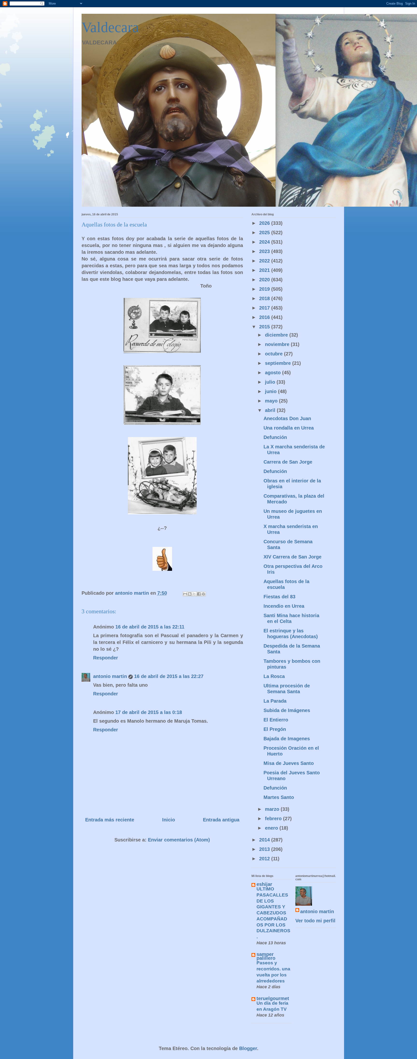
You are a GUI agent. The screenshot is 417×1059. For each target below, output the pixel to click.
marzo (273, 809)
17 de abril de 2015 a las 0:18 (148, 712)
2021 (265, 270)
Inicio (168, 819)
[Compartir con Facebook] (198, 594)
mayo (272, 400)
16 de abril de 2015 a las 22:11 (149, 626)
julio (271, 382)
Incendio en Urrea (284, 606)
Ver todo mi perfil (315, 920)
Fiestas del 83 (279, 596)
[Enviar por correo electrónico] (185, 594)
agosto (273, 372)
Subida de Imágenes (287, 710)
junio (271, 391)
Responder (105, 657)
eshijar (264, 884)
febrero (274, 818)
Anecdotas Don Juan (287, 418)
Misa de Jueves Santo (289, 763)
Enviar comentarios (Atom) (179, 839)
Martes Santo (279, 797)
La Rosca (274, 676)
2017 (265, 308)
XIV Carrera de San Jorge (292, 556)
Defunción (275, 437)
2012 (265, 858)
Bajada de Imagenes (287, 738)
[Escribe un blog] (189, 594)
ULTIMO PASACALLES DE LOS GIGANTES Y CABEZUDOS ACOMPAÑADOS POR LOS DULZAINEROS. (273, 912)
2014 (265, 839)
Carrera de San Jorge (288, 462)
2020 (265, 279)
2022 (265, 260)
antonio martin (110, 676)
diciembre (277, 335)
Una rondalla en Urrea (289, 428)
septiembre (278, 363)
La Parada (275, 701)
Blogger (248, 1048)
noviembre (278, 344)
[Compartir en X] (194, 594)
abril (271, 410)
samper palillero (266, 956)
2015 (265, 326)
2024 (265, 242)
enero (272, 828)
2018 (265, 298)
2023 (265, 251)
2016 (265, 317)
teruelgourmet (273, 998)
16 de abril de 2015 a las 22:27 (168, 676)
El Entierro (276, 719)
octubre (274, 353)
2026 (265, 223)
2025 (265, 232)
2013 (265, 849)
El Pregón (275, 729)
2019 (265, 289)
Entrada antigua (221, 819)
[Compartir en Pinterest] (203, 594)
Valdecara (110, 27)
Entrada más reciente (109, 819)
